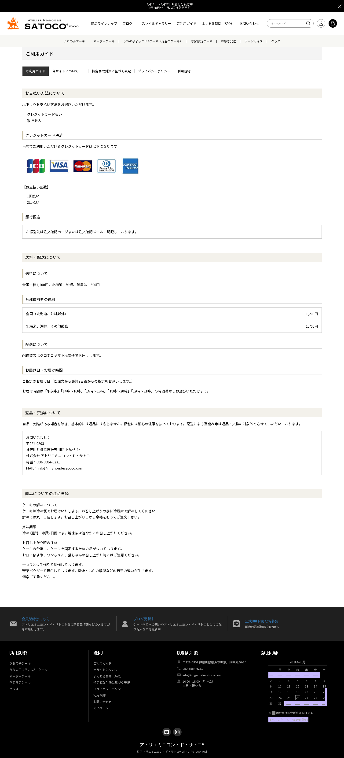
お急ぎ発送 (228, 41)
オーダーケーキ (104, 41)
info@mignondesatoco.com (202, 675)
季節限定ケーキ (201, 41)
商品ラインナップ (104, 23)
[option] (297, 684)
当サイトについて (65, 71)
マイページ (101, 708)
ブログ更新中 (143, 618)
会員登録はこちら (36, 618)
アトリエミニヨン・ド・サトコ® (172, 745)
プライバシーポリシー (154, 71)
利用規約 (183, 71)
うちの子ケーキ (74, 41)
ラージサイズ (254, 41)
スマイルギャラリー (156, 23)
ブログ (127, 23)
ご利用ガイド (186, 23)
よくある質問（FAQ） (218, 23)
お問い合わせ (249, 23)
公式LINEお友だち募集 (261, 620)
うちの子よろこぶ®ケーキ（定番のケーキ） (153, 41)
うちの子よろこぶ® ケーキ (28, 669)
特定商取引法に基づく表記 (111, 71)
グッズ (275, 41)
